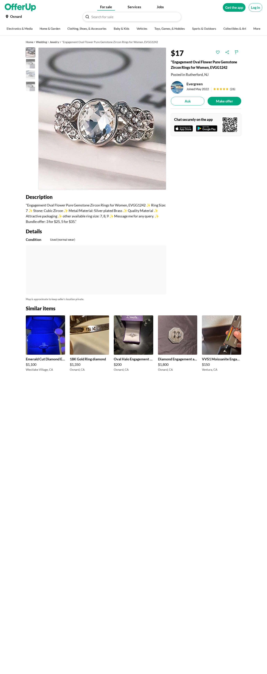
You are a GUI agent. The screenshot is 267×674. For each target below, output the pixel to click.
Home (29, 42)
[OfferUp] (20, 7)
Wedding (41, 42)
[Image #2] (30, 64)
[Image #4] (30, 86)
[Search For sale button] (87, 16)
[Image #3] (30, 75)
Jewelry (54, 42)
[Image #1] (30, 52)
